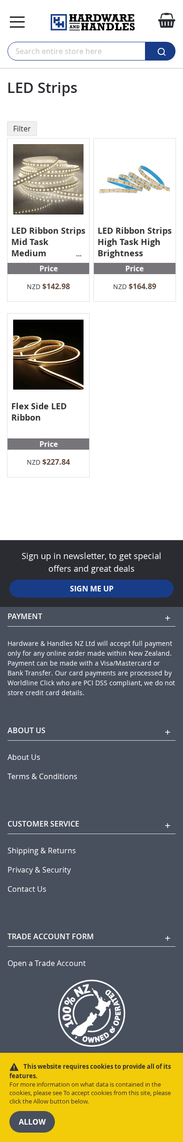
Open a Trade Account (47, 963)
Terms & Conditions (42, 777)
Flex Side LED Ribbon (39, 411)
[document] (91, 1097)
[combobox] (76, 51)
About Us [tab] (27, 730)
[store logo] (93, 22)
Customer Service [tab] (43, 824)
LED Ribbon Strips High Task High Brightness (135, 242)
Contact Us (27, 889)
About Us (24, 757)
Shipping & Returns (42, 851)
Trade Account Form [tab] (51, 936)
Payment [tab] (25, 616)
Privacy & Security (39, 870)
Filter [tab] (22, 128)
